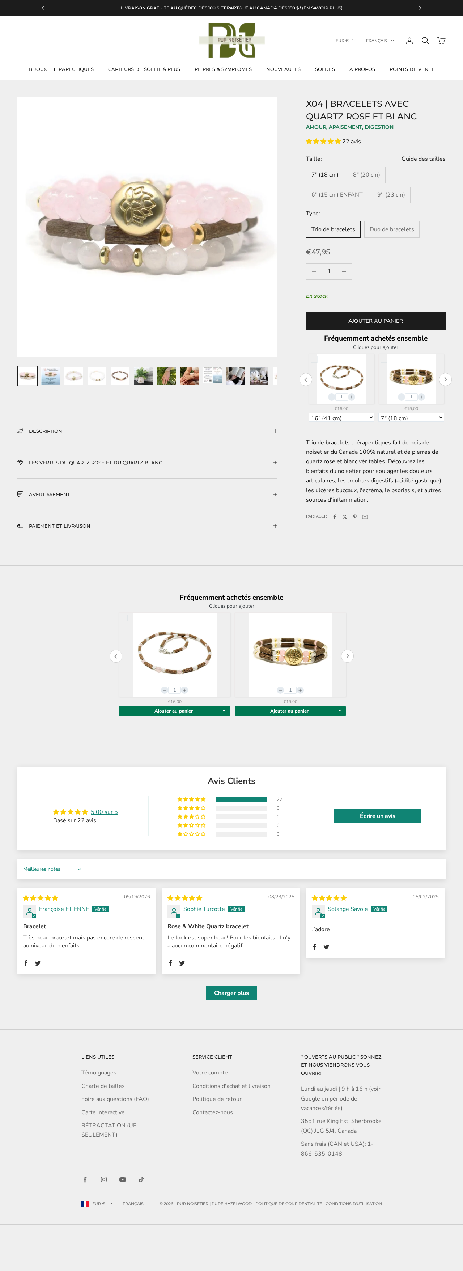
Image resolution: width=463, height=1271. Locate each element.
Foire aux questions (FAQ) (115, 1099)
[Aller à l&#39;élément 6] (143, 376)
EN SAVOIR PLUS (322, 7)
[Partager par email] (365, 517)
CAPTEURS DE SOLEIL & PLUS (144, 69)
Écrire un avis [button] (377, 816)
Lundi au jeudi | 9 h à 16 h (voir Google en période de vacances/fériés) (341, 1098)
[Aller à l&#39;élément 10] (236, 376)
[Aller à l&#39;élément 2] (51, 376)
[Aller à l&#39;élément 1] (27, 376)
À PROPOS (362, 69)
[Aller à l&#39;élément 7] (166, 376)
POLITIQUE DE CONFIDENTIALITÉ (288, 1203)
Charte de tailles (103, 1086)
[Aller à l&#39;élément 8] (189, 376)
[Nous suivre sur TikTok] (141, 1179)
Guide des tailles (424, 159)
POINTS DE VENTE (412, 69)
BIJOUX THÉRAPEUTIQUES (61, 69)
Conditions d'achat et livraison (231, 1086)
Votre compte (210, 1073)
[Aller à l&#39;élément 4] (97, 376)
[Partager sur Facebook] (334, 517)
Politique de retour (217, 1099)
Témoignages (98, 1073)
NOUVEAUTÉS (283, 69)
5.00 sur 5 (104, 812)
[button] (324, 141)
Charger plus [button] (231, 993)
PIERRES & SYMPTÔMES (223, 69)
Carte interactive (103, 1112)
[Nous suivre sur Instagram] (103, 1179)
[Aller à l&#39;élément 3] (74, 376)
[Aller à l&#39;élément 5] (120, 376)
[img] (40, 898)
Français (376, 40)
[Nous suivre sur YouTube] (122, 1179)
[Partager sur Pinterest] (355, 517)
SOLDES (325, 69)
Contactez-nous (212, 1112)
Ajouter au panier (375, 321)
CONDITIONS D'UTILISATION (354, 1203)
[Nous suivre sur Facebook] (85, 1179)
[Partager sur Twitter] (345, 517)
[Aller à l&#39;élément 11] (259, 376)
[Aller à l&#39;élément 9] (213, 375)
